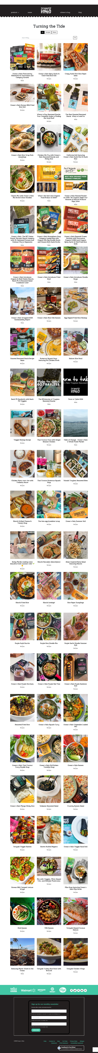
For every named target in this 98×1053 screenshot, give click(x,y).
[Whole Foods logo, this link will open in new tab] (13, 991)
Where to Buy (65, 12)
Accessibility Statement (77, 1043)
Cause (30, 12)
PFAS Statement (63, 1043)
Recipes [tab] (48, 32)
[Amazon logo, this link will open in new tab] (41, 997)
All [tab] (42, 32)
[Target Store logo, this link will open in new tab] (52, 990)
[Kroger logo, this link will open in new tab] (62, 992)
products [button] (14, 12)
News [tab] (54, 32)
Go (75, 37)
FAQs (45, 1041)
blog (80, 12)
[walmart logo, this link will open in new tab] (28, 992)
